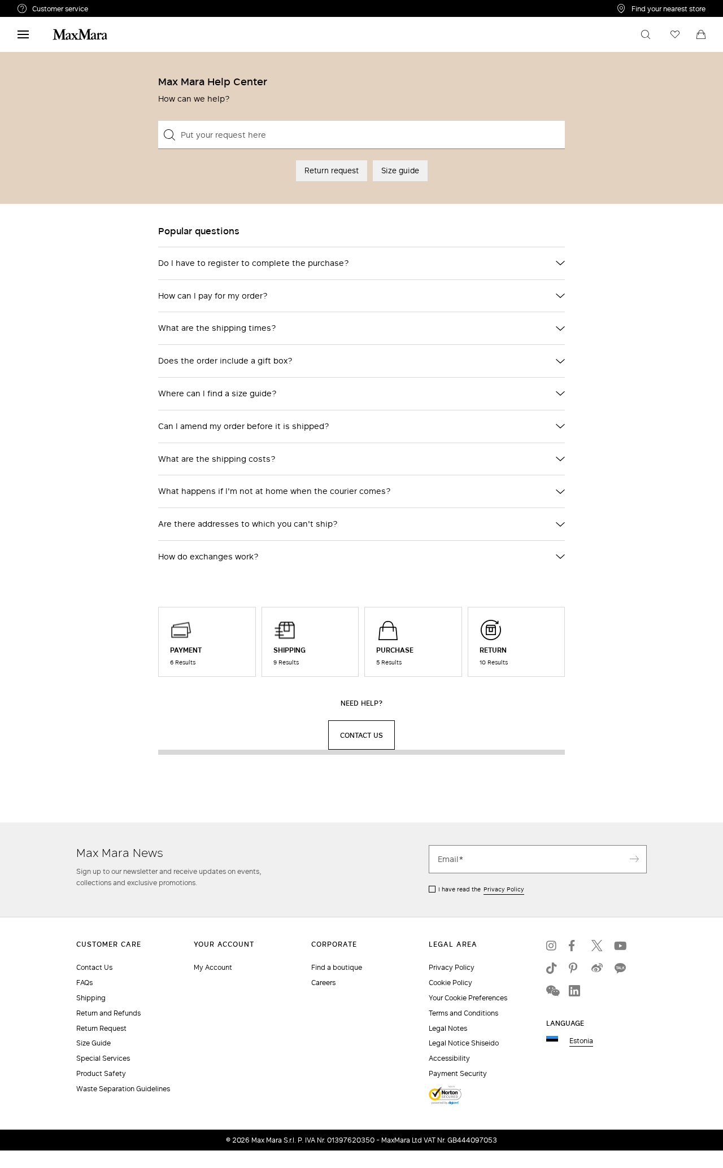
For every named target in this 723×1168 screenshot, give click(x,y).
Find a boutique (336, 967)
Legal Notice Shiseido (464, 1043)
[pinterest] (574, 968)
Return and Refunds (108, 1013)
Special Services (103, 1058)
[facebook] (574, 945)
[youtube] (619, 945)
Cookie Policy (450, 982)
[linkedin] (574, 990)
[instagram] (552, 945)
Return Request (101, 1028)
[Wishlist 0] (675, 34)
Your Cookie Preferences (468, 998)
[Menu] (23, 34)
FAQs (84, 982)
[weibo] (597, 968)
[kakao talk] (619, 968)
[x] (597, 945)
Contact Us (94, 967)
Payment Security (458, 1073)
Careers (323, 982)
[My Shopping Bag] (700, 34)
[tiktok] (552, 968)
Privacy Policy (504, 889)
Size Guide (93, 1043)
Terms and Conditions (463, 1013)
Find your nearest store (668, 8)
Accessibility (449, 1058)
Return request (331, 170)
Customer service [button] (109, 10)
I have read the (481, 889)
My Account (213, 967)
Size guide (400, 170)
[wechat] (552, 990)
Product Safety (101, 1073)
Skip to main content (43, 6)
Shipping (91, 998)
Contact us (361, 735)
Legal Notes (448, 1028)
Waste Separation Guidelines (123, 1088)
